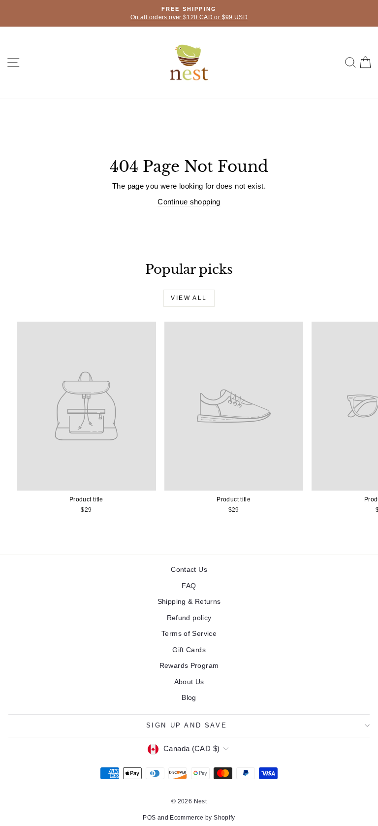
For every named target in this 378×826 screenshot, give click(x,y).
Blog (189, 697)
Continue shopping (189, 202)
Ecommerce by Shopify (202, 817)
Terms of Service (189, 633)
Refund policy (189, 618)
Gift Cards (189, 650)
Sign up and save (186, 725)
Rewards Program (189, 665)
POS (149, 817)
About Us (189, 682)
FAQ (189, 586)
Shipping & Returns (189, 601)
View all (189, 298)
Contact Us (189, 569)
